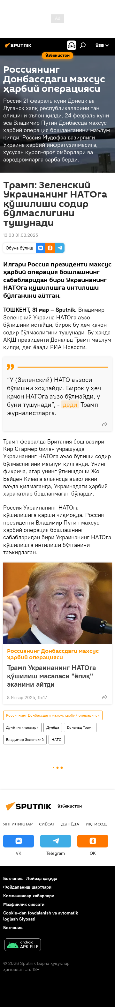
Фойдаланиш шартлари (27, 887)
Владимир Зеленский (25, 739)
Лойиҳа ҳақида (41, 878)
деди (70, 404)
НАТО (56, 739)
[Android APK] (22, 945)
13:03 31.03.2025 (20, 235)
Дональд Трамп (80, 727)
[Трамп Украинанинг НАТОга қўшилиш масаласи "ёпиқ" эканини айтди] (57, 603)
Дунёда (52, 727)
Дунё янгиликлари (22, 727)
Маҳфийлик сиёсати (23, 904)
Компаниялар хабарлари (28, 896)
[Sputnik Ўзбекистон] (19, 48)
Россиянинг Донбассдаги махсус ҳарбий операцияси (53, 654)
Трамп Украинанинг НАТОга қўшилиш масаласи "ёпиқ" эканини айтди (51, 675)
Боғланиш (13, 878)
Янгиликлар (18, 824)
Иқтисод (96, 824)
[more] (104, 424)
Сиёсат (47, 824)
